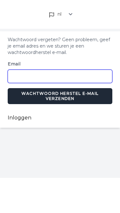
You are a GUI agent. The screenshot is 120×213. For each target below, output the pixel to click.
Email (14, 64)
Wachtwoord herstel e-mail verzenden (60, 96)
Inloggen (19, 118)
